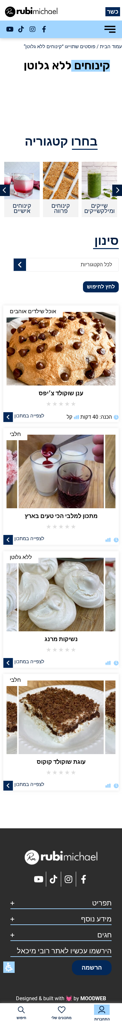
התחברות (102, 1019)
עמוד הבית (111, 46)
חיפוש (21, 1018)
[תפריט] (109, 29)
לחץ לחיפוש (101, 287)
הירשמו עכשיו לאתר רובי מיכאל (64, 951)
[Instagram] (32, 29)
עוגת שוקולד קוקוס (61, 761)
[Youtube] (10, 29)
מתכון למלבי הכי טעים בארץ (61, 515)
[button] (92, 967)
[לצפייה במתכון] (8, 417)
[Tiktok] (21, 29)
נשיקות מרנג (61, 639)
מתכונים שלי (61, 1018)
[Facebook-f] (44, 29)
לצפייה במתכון (29, 415)
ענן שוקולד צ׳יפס (61, 393)
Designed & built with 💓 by (61, 998)
